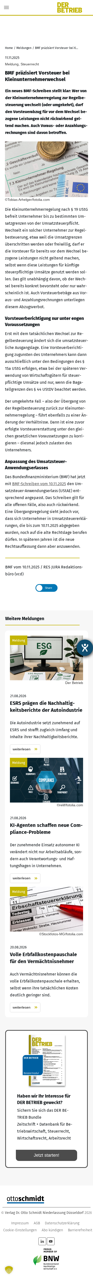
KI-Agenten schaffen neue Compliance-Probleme (46, 820)
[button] (9, 1270)
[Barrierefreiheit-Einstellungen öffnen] (85, 648)
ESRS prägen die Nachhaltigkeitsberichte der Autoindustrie (46, 695)
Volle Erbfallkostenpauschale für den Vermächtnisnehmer (46, 949)
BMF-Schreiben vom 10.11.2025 (39, 483)
